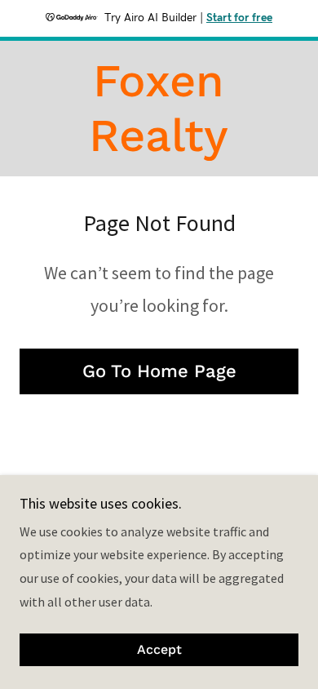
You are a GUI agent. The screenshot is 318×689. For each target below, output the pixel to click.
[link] (158, 108)
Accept (159, 650)
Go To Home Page (159, 371)
